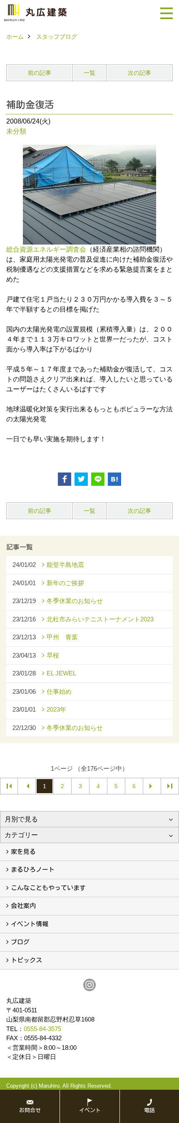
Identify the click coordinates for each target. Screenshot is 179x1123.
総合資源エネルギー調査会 (46, 249)
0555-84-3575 (42, 1028)
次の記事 (139, 72)
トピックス (26, 960)
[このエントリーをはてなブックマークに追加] (114, 479)
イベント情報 (29, 924)
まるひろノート (33, 869)
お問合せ (30, 1110)
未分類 (16, 131)
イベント (90, 1110)
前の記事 (39, 72)
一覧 (89, 72)
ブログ (20, 942)
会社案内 (23, 906)
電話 (149, 1110)
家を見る (23, 851)
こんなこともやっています (48, 888)
